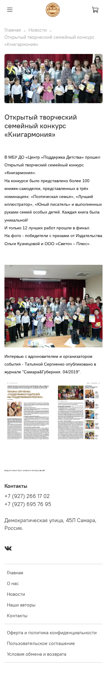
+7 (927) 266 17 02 (27, 496)
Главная (12, 30)
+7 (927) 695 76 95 (27, 504)
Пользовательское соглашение (41, 643)
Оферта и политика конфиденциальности (52, 632)
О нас (13, 583)
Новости (38, 30)
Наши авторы (21, 605)
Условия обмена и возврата (36, 654)
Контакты (17, 615)
